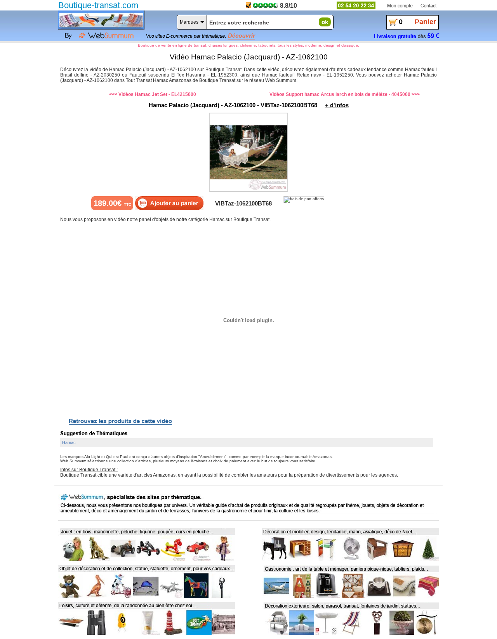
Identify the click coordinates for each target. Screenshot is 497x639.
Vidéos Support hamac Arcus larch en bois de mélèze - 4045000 (339, 94)
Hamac (69, 442)
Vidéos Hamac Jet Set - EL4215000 (157, 94)
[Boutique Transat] (101, 19)
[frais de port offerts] (303, 199)
